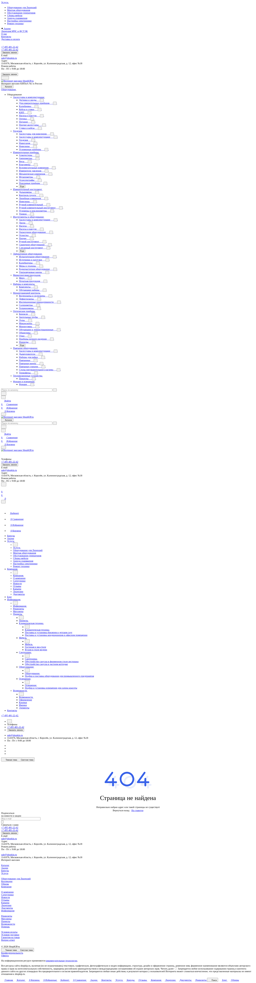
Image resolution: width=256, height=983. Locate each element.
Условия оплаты (9, 932)
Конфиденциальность (12, 953)
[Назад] (15, 544)
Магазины (6, 918)
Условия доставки (10, 934)
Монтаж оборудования (18, 10)
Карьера (5, 902)
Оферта (5, 955)
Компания (6, 886)
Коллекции (6, 881)
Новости (5, 897)
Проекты (5, 921)
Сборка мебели (14, 15)
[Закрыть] (3, 501)
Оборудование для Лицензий (22, 7)
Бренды (5, 870)
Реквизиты (6, 916)
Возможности (8, 924)
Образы (5, 884)
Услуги (4, 873)
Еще (22, 186)
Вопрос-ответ (8, 940)
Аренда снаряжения (17, 18)
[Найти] (3, 394)
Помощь (5, 926)
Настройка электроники (19, 21)
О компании (7, 892)
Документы (7, 908)
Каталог (5, 865)
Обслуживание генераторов (21, 13)
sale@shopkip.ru (9, 58)
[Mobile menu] (3, 447)
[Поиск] (3, 484)
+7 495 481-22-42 (9, 47)
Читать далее (167, 968)
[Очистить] (55, 390)
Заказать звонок (9, 52)
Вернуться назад (121, 810)
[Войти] (2, 488)
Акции (4, 868)
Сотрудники (7, 894)
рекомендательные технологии (61, 960)
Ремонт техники (15, 23)
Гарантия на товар (10, 937)
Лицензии (6, 905)
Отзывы (5, 900)
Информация (7, 910)
